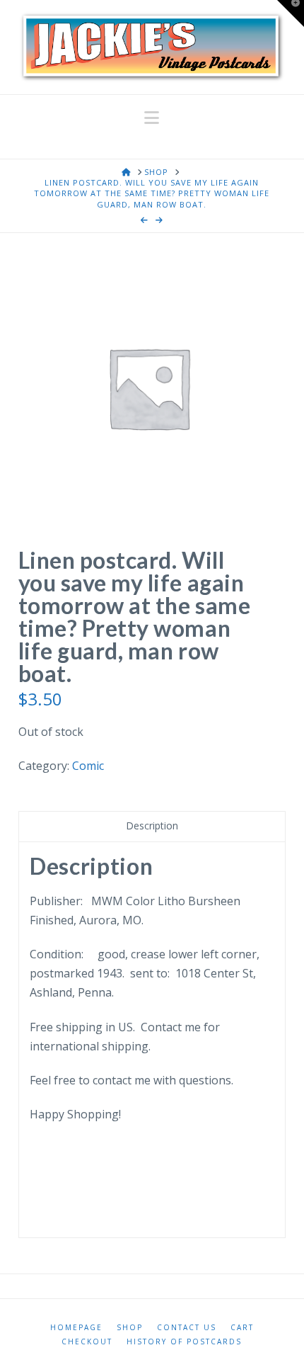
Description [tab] (152, 825)
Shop (130, 1327)
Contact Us (186, 1327)
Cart (242, 1327)
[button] (151, 117)
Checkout (87, 1341)
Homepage (76, 1327)
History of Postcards (184, 1341)
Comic (88, 765)
